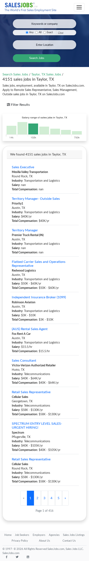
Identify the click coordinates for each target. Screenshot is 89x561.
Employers (39, 535)
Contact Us (69, 541)
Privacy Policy (20, 541)
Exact (50, 32)
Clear (61, 32)
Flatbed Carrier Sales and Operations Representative (38, 263)
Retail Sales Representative (31, 392)
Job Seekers (22, 535)
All (40, 32)
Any (31, 32)
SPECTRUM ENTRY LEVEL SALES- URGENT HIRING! (37, 425)
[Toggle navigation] (79, 7)
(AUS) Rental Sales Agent (30, 329)
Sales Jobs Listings (74, 535)
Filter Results (20, 104)
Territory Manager (25, 230)
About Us (44, 541)
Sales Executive (23, 167)
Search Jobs (36, 58)
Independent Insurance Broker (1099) (39, 297)
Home (8, 535)
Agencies (54, 535)
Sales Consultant (24, 360)
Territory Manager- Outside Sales (36, 198)
